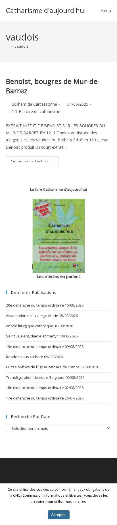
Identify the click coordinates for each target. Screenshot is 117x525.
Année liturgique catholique (29, 325)
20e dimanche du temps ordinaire (35, 305)
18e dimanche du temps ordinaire (35, 387)
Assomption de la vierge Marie (32, 315)
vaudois (21, 46)
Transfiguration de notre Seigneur (35, 377)
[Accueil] (7, 46)
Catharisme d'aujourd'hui (46, 10)
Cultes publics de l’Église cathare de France (43, 366)
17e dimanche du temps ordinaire (35, 398)
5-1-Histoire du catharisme (35, 111)
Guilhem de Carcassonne (34, 104)
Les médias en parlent (58, 276)
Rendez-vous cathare (24, 356)
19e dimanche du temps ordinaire (35, 346)
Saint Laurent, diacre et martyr (32, 336)
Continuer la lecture (35, 162)
